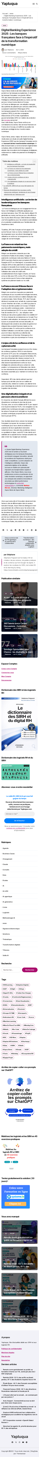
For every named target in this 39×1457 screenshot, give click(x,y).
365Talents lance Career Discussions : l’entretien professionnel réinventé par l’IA (18, 626)
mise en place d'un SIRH (12, 1025)
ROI (5, 1037)
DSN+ (6, 1005)
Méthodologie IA (9, 918)
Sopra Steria (23, 52)
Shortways (26, 1041)
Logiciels (6, 912)
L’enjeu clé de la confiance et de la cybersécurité (18, 178)
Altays (22, 989)
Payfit (28, 1033)
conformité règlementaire (22, 997)
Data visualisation (23, 1001)
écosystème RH (28, 1053)
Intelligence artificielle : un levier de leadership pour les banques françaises (21, 165)
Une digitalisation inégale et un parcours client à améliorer (21, 182)
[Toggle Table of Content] (33, 161)
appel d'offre (8, 993)
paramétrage (17, 1033)
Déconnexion (6, 680)
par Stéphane (9, 50)
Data (4, 875)
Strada (19, 1049)
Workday (15, 1053)
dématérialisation (18, 1005)
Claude (5, 864)
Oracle (6, 1033)
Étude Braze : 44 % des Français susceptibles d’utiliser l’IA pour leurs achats (19, 1293)
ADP (5, 989)
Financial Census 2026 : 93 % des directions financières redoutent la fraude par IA (18, 1319)
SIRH (13, 1045)
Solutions (22, 619)
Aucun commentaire (9, 52)
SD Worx (13, 1037)
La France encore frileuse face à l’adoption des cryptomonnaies (20, 174)
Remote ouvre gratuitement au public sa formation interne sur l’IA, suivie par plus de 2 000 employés (18, 1241)
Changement (7, 859)
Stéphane (11, 554)
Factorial (22, 1009)
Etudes (7, 645)
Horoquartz (23, 1013)
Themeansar (21, 1454)
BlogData (34, 1451)
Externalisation (9, 1009)
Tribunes (6, 950)
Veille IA (6, 955)
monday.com (29, 1025)
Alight (13, 989)
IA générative (7, 902)
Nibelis (6, 1029)
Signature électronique (11, 929)
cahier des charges (24, 993)
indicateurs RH (9, 1017)
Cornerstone (8, 1001)
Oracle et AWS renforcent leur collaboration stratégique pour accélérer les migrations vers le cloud (19, 1415)
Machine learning (10, 1021)
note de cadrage (29, 1029)
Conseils (6, 870)
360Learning (8, 985)
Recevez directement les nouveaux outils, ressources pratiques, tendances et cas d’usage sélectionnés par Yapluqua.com (19, 192)
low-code (21, 1017)
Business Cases (9, 854)
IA (6, 593)
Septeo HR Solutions (11, 1041)
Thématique (7, 939)
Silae (5, 1045)
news (4, 25)
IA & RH (7, 619)
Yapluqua (9, 3)
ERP (30, 1005)
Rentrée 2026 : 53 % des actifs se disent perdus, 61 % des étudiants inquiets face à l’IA (18, 1266)
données (7, 120)
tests (6, 1053)
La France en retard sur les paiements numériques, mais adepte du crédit (19, 169)
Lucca (32, 1017)
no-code (16, 1029)
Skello (21, 1045)
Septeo (23, 1037)
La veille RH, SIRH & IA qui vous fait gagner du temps (19, 187)
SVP (27, 1049)
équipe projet (8, 1057)
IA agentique (7, 896)
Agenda (5, 848)
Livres (5, 907)
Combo (6, 997)
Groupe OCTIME (9, 1013)
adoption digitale (23, 985)
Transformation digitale (11, 945)
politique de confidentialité (15, 828)
